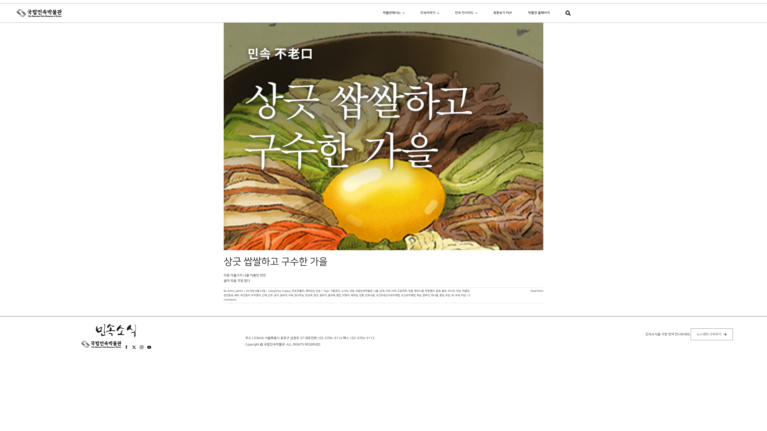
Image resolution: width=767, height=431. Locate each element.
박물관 (465, 291)
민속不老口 (298, 291)
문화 (438, 291)
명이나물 (419, 291)
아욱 (290, 295)
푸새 (457, 295)
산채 (264, 295)
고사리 (344, 291)
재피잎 (354, 295)
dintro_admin (235, 291)
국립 (352, 291)
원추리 (323, 295)
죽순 (419, 295)
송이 (276, 295)
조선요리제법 (408, 295)
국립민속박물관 (364, 291)
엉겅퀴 (308, 295)
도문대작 (402, 291)
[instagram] (141, 347)
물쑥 (444, 291)
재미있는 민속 (313, 291)
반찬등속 (228, 295)
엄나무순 (299, 295)
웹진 (338, 295)
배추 (236, 295)
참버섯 (426, 295)
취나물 (434, 295)
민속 (458, 291)
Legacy (286, 291)
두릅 (410, 291)
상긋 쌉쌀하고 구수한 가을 (276, 262)
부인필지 (245, 295)
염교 (316, 295)
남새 (382, 291)
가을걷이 (335, 291)
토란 (447, 295)
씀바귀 (283, 295)
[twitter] (134, 347)
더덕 (393, 291)
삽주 (270, 295)
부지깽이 (256, 295)
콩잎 (441, 295)
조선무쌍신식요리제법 (388, 295)
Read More (537, 291)
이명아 (346, 295)
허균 (463, 295)
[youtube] (149, 347)
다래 (387, 291)
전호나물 (370, 295)
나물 (376, 291)
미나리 (451, 291)
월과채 (331, 295)
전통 (361, 295)
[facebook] (126, 347)
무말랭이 (430, 291)
